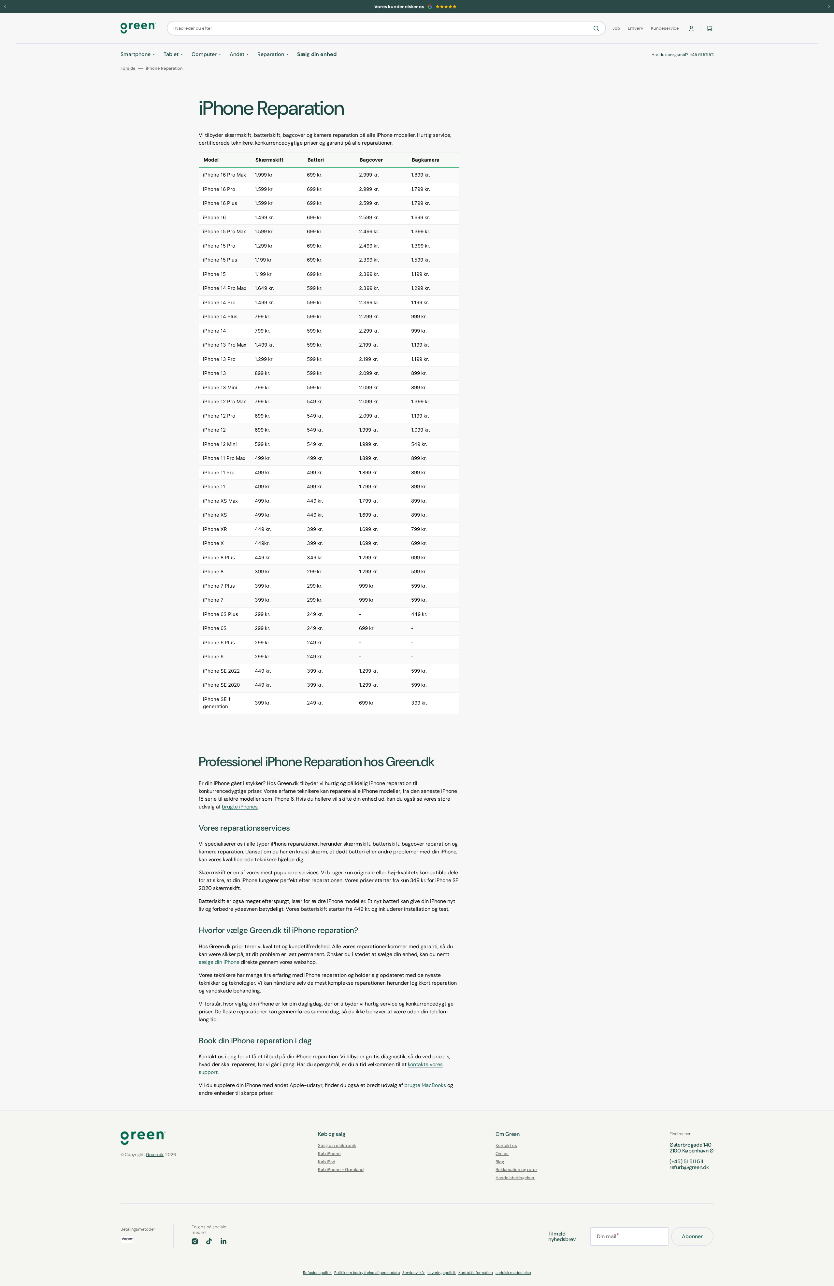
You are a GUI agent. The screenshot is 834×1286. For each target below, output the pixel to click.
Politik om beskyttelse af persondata (367, 1272)
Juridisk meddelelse (513, 1272)
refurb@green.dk (689, 1167)
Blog (500, 1162)
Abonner (692, 1236)
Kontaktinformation (475, 1272)
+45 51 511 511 (701, 54)
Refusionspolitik (317, 1272)
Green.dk (155, 1154)
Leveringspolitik (441, 1272)
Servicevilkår (413, 1272)
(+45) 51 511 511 (686, 1161)
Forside (128, 68)
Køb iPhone (329, 1153)
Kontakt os (506, 1145)
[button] (691, 28)
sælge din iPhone (219, 962)
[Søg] (597, 28)
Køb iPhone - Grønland (341, 1169)
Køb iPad (326, 1162)
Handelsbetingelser (515, 1177)
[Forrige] (5, 6)
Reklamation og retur (516, 1169)
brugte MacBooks (425, 1085)
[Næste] (829, 6)
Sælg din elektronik (337, 1145)
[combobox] (386, 28)
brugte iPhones (240, 806)
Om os (502, 1153)
